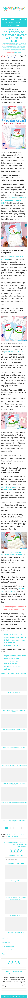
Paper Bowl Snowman (12, 658)
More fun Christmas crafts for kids (13, 674)
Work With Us (6, 942)
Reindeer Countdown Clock (14, 640)
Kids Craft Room (14, 9)
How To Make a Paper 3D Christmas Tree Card (14, 729)
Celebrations (10, 834)
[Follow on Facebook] (11, 850)
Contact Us (5, 938)
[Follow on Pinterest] (20, 850)
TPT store (11, 591)
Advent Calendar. (18, 609)
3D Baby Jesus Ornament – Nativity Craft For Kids (14, 747)
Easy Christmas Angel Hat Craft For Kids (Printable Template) (14, 711)
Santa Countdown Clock (13, 635)
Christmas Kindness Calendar (15, 637)
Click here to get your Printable (14, 606)
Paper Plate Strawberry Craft (16, 932)
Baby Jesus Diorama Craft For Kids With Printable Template (14, 821)
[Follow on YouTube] (17, 850)
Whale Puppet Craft (16, 915)
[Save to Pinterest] (4, 56)
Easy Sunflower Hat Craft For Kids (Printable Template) (16, 898)
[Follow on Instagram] (14, 850)
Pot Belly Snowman (11, 664)
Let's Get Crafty (22, 834)
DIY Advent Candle (11, 645)
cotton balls (8, 490)
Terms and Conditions (7, 44)
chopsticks (5, 487)
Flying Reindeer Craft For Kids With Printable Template (14, 765)
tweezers (15, 487)
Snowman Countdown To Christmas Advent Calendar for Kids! (13, 200)
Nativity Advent (9, 643)
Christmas (16, 834)
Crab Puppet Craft (16, 881)
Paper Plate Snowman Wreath (15, 656)
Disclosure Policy (10, 52)
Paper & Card (11, 836)
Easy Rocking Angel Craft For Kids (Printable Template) (14, 802)
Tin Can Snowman (11, 661)
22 (17, 828)
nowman (7, 609)
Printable (16, 836)
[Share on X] (18, 56)
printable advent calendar (13, 352)
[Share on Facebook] (11, 56)
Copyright (4, 954)
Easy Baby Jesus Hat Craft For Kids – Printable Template (14, 784)
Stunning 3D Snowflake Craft (14, 692)
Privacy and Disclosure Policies (11, 950)
